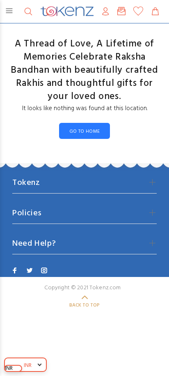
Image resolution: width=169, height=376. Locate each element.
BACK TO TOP (84, 305)
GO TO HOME (84, 131)
